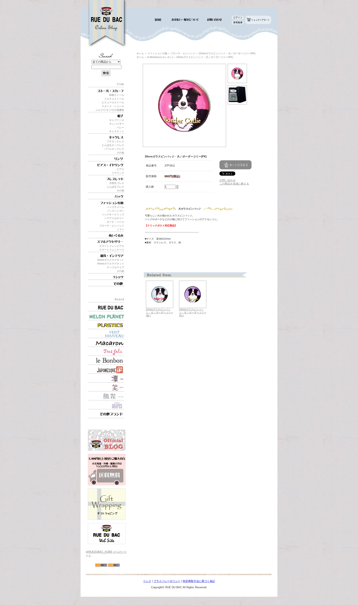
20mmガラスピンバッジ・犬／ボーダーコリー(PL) (192, 312)
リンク (147, 581)
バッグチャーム (115, 207)
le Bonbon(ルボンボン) (160, 57)
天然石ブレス (116, 183)
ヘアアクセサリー (114, 218)
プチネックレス (115, 141)
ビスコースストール (113, 102)
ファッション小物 (157, 53)
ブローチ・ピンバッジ (111, 225)
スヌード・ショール (113, 106)
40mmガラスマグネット (110, 263)
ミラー (120, 229)
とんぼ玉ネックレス (113, 145)
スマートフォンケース (111, 249)
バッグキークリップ (113, 214)
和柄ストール (116, 95)
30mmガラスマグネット (110, 259)
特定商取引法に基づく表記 (199, 581)
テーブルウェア (115, 267)
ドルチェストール (114, 98)
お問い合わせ (227, 180)
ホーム (140, 53)
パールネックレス (114, 148)
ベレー (120, 127)
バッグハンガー (115, 210)
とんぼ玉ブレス (115, 186)
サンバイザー (116, 123)
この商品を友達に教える (234, 183)
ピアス (120, 169)
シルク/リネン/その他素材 (110, 110)
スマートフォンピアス (111, 246)
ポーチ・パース (115, 222)
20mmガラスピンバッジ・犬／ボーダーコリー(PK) (227, 53)
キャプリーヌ (116, 120)
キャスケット (116, 131)
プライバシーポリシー (167, 581)
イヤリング (118, 172)
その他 (120, 152)
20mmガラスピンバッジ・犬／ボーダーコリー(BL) (159, 312)
